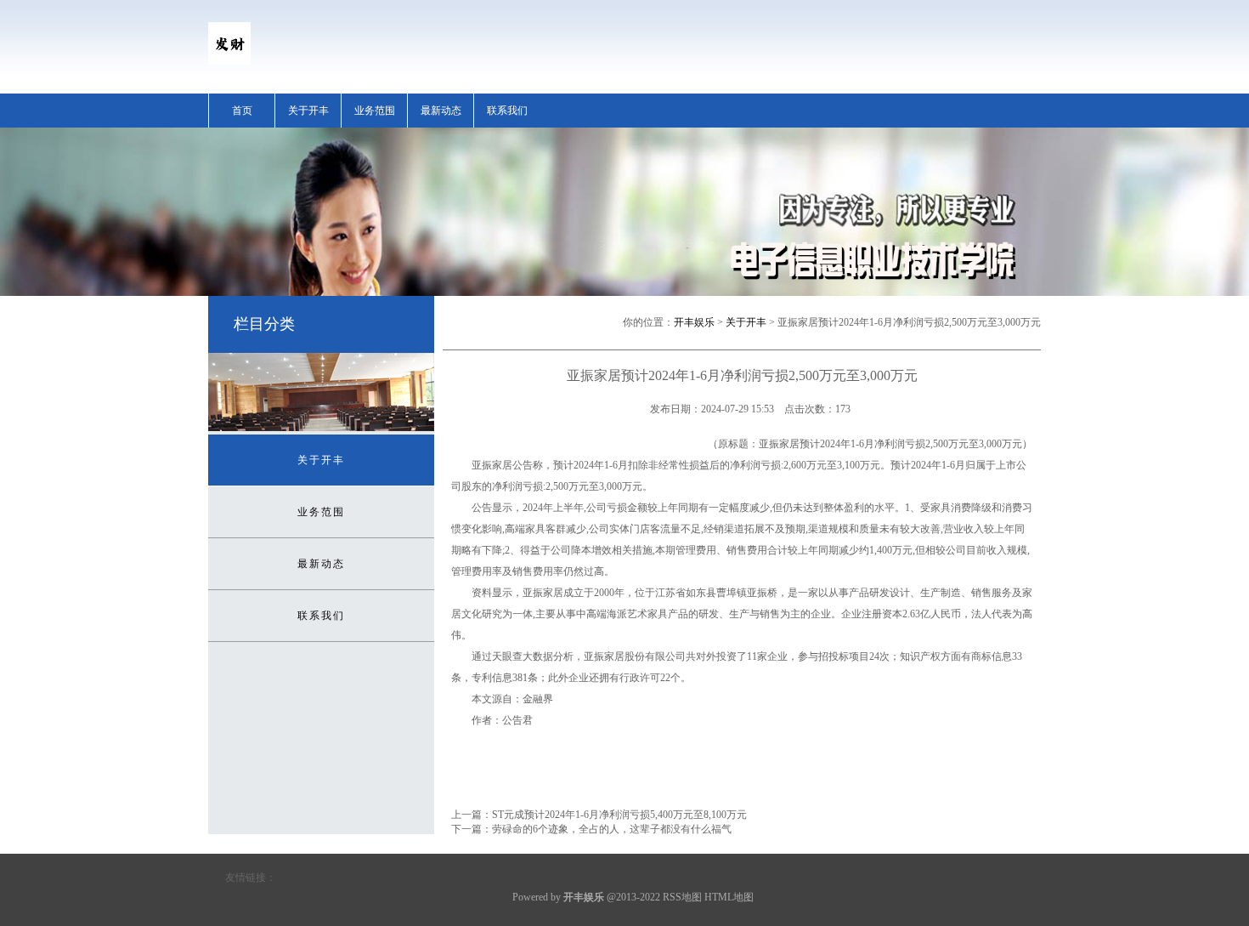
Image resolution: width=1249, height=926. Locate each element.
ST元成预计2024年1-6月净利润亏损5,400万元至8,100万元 (619, 815)
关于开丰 (308, 110)
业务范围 (374, 110)
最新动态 (441, 110)
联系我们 (507, 110)
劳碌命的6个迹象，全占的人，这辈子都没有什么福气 (612, 829)
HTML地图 (729, 897)
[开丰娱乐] (229, 61)
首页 (242, 110)
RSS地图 (682, 897)
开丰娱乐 (694, 322)
